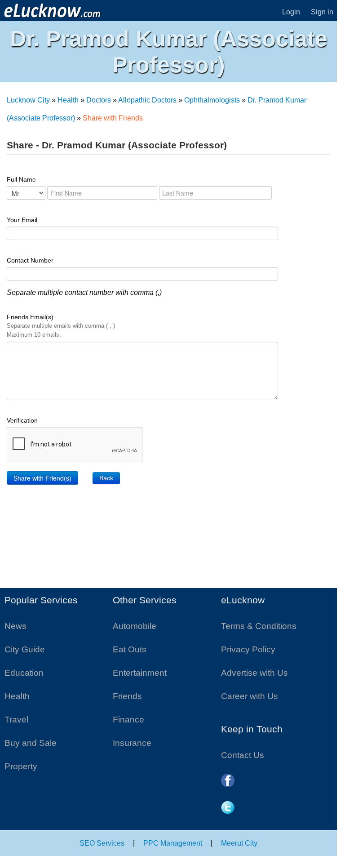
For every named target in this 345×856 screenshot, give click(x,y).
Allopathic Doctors (147, 100)
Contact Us (242, 755)
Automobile (134, 626)
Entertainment (140, 673)
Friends (127, 696)
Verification (22, 420)
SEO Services (102, 843)
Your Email (22, 219)
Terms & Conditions (258, 626)
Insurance (132, 743)
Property (20, 766)
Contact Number (30, 260)
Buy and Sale (30, 743)
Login (291, 12)
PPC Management (172, 843)
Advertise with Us (254, 673)
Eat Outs (129, 649)
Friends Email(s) (61, 325)
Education (24, 673)
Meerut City (239, 843)
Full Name (21, 179)
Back (106, 478)
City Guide (24, 649)
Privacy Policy (248, 649)
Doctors (98, 100)
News (15, 626)
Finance (128, 719)
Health (68, 100)
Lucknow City (28, 100)
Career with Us (249, 696)
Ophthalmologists (212, 100)
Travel (16, 719)
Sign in (322, 12)
